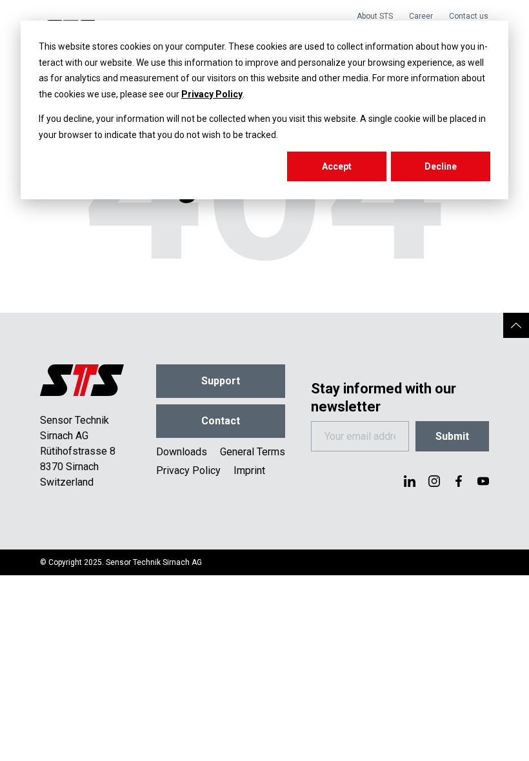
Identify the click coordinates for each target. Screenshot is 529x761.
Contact (220, 421)
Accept (337, 166)
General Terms (252, 452)
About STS (375, 16)
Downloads (181, 452)
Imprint (249, 470)
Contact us (468, 16)
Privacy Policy (212, 94)
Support (220, 381)
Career (421, 16)
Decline (440, 166)
